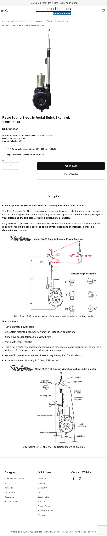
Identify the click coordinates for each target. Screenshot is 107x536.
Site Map (41, 515)
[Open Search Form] (6, 11)
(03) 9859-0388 (69, 3)
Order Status (43, 497)
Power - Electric (54, 21)
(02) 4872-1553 (50, 3)
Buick (65, 21)
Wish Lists (42, 501)
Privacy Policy (44, 506)
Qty (4, 160)
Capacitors (9, 497)
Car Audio (8, 488)
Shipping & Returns (46, 510)
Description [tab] (53, 196)
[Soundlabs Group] (53, 10)
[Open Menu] (2, 11)
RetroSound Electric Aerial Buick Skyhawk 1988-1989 (23, 25)
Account (41, 483)
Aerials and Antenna (38, 21)
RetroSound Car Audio (18, 21)
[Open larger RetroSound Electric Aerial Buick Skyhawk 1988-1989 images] (53, 70)
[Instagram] (80, 478)
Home (4, 21)
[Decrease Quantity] (5, 166)
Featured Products (12, 501)
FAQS (40, 492)
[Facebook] (73, 478)
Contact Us (43, 488)
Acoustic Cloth (10, 483)
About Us (42, 479)
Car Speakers (10, 492)
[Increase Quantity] (16, 166)
